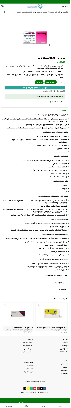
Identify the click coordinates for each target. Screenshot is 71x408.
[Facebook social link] (60, 102)
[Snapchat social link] (28, 388)
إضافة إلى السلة (50, 82)
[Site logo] (35, 6)
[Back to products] (5, 12)
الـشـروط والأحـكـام (28, 342)
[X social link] (57, 102)
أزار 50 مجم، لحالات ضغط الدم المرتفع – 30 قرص (52, 327)
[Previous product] (7, 12)
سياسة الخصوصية (28, 345)
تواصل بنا (64, 345)
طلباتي (65, 367)
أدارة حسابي (64, 364)
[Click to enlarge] (50, 45)
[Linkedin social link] (53, 102)
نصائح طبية (30, 365)
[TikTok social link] (24, 388)
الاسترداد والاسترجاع (27, 352)
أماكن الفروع (63, 349)
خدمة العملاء (63, 373)
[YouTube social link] (34, 388)
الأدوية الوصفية (42, 12)
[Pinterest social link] (55, 102)
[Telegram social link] (50, 102)
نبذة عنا (65, 342)
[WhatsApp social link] (31, 388)
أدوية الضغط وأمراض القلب (26, 12)
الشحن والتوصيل (28, 349)
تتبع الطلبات (64, 370)
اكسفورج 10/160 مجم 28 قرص (23, 327)
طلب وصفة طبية (28, 372)
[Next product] (2, 12)
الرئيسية (65, 12)
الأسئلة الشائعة (63, 352)
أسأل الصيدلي (29, 368)
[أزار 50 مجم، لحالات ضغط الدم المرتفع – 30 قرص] (51, 314)
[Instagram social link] (38, 388)
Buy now (39, 82)
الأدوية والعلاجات (55, 12)
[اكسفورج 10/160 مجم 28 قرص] (17, 314)
